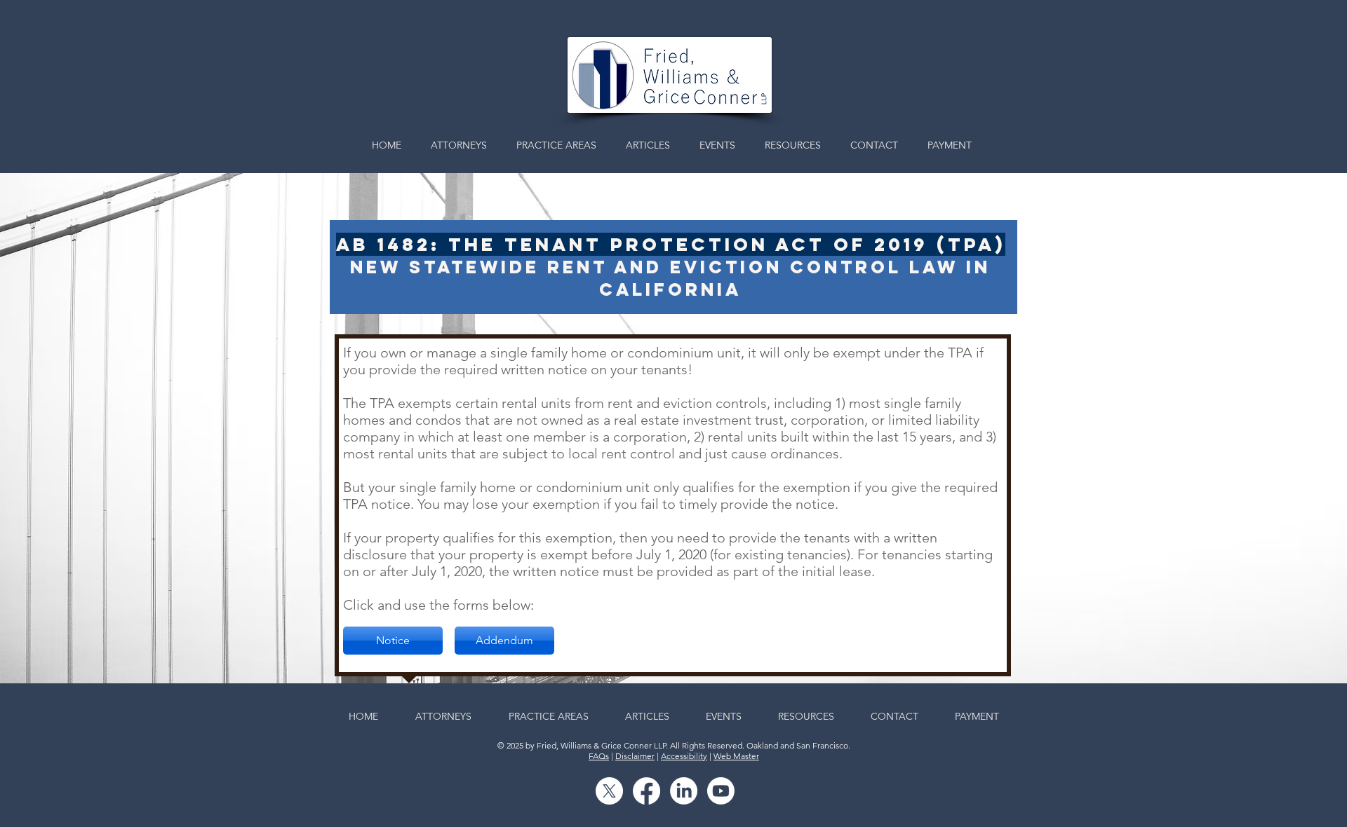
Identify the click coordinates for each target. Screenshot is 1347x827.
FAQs (599, 756)
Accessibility (684, 756)
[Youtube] (721, 791)
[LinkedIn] (683, 791)
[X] (609, 791)
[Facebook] (646, 791)
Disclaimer (635, 756)
